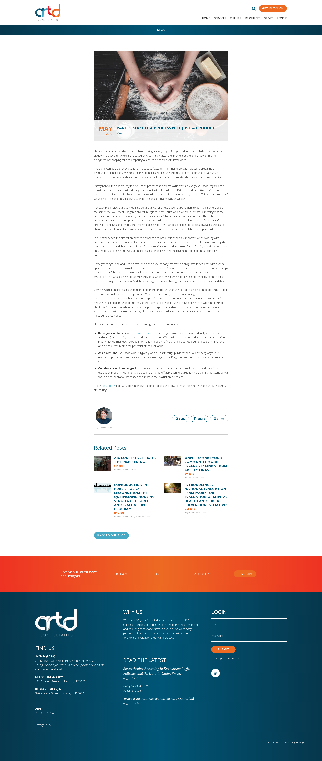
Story (268, 18)
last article (144, 333)
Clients (235, 18)
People (282, 18)
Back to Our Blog (111, 535)
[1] (199, 194)
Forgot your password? (225, 658)
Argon (303, 742)
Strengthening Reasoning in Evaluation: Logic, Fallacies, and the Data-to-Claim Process (156, 671)
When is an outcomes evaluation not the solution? (159, 698)
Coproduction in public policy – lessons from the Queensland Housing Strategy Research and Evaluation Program (134, 496)
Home (206, 18)
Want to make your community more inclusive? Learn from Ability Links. (205, 463)
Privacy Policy (43, 725)
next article (108, 386)
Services (220, 18)
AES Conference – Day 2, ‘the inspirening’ (135, 459)
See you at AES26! (136, 686)
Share (201, 418)
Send (181, 418)
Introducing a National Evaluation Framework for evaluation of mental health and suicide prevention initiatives (206, 494)
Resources (252, 18)
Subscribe (245, 574)
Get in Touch (272, 8)
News (161, 30)
